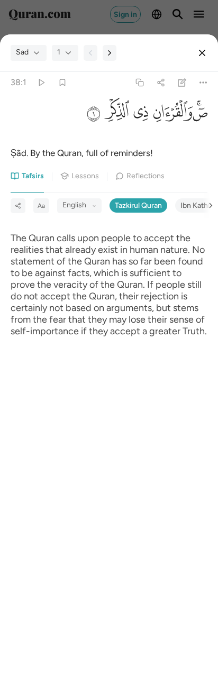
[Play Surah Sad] (41, 82)
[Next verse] (109, 53)
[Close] (202, 52)
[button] (200, 114)
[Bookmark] (62, 82)
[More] (203, 82)
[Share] (160, 82)
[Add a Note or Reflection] (182, 82)
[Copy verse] (139, 82)
